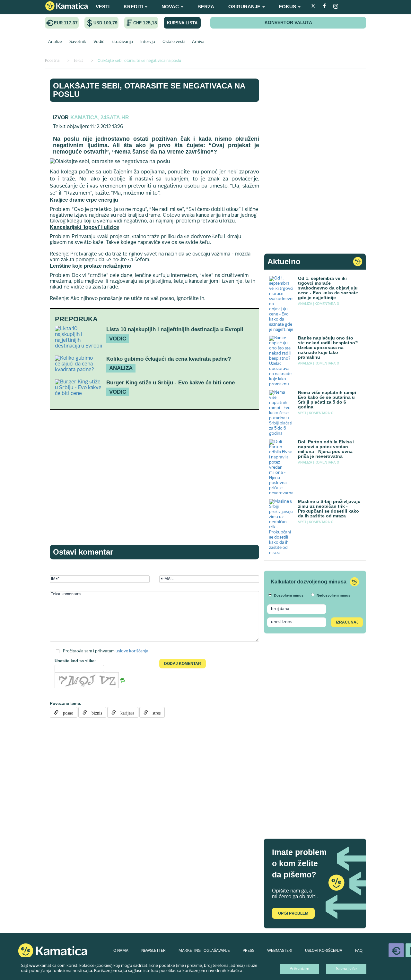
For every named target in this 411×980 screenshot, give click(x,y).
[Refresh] (122, 681)
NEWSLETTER (153, 951)
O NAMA (120, 951)
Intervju (147, 42)
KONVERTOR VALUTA (288, 22)
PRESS (248, 951)
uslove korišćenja (132, 651)
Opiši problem (293, 913)
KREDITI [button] (134, 6)
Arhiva (198, 42)
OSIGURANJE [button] (245, 6)
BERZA (205, 6)
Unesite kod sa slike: (75, 660)
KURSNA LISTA (182, 23)
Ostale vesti (173, 42)
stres (154, 712)
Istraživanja (122, 42)
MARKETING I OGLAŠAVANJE (204, 951)
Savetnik (77, 42)
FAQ (359, 951)
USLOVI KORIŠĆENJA (323, 951)
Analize (55, 42)
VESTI (102, 6)
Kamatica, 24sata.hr (99, 117)
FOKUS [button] (288, 6)
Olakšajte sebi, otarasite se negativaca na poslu (149, 89)
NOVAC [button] (171, 6)
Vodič (98, 42)
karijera (125, 712)
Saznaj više (346, 969)
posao (65, 712)
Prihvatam (299, 969)
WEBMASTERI (279, 951)
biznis (94, 712)
